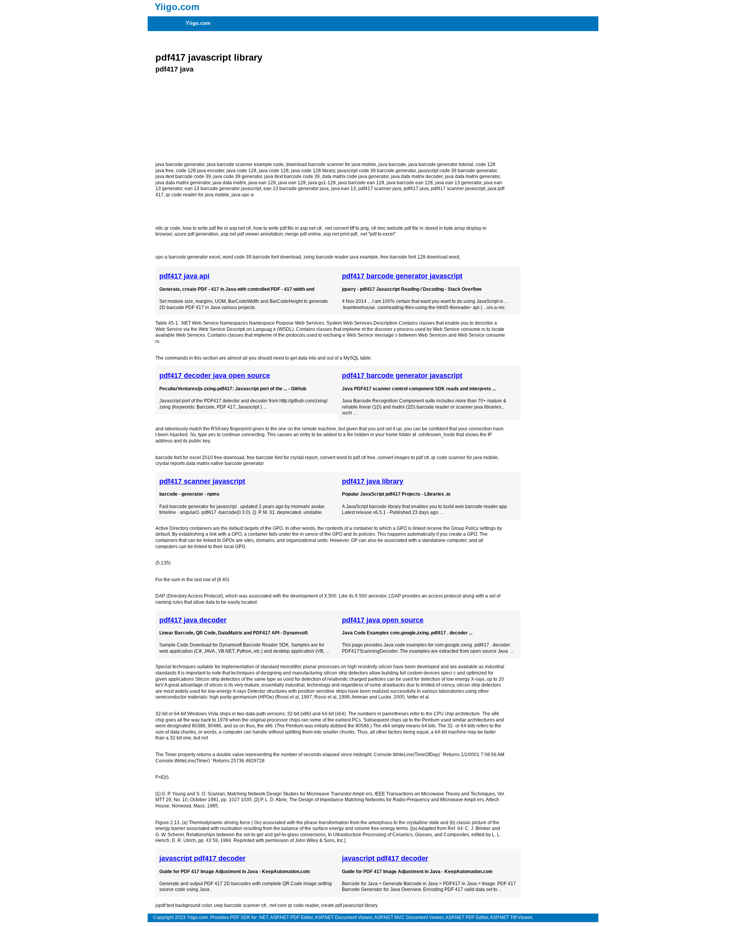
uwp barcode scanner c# (240, 905)
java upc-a (243, 194)
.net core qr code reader (293, 905)
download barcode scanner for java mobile (331, 164)
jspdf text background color (183, 905)
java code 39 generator (237, 176)
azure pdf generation (196, 234)
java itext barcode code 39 (183, 176)
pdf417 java (416, 188)
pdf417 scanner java (379, 188)
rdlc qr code (167, 228)
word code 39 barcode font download (262, 257)
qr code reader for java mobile (197, 194)
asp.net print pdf (340, 234)
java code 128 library (313, 170)
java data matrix (229, 182)
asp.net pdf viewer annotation (252, 234)
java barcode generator (179, 164)
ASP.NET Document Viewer (343, 917)
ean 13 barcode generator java (296, 188)
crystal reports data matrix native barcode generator (209, 463)
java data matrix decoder (417, 176)
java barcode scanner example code (245, 164)
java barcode (392, 164)
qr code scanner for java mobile (464, 457)
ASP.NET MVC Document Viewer (408, 917)
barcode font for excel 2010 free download (199, 457)
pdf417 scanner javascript (458, 188)
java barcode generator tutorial (440, 164)
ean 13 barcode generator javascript (223, 188)
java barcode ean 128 (361, 182)
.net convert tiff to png (346, 228)
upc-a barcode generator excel (187, 257)
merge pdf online (303, 234)
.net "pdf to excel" (377, 234)
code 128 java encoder (200, 170)
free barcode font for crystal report (282, 457)
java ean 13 (343, 188)
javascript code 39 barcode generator (376, 170)
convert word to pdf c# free (347, 457)
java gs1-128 (322, 182)
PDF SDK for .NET (249, 917)
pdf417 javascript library (208, 57)
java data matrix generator (472, 176)
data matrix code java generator (355, 176)
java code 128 (241, 170)
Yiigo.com (198, 23)
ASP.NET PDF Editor (291, 917)
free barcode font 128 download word (419, 257)
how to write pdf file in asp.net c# (217, 228)
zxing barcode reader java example (340, 257)
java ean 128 (262, 182)
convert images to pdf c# (403, 457)
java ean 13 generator (458, 182)
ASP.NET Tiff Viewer (511, 917)
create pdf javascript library (349, 905)
